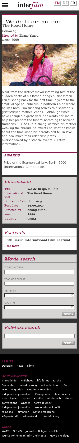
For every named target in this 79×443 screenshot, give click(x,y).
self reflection (49, 385)
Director (10, 291)
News (19, 365)
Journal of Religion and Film (42, 431)
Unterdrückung (27, 385)
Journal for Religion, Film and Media (24, 435)
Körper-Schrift (10, 416)
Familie (38, 398)
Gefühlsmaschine (44, 411)
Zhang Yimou (29, 35)
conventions (9, 402)
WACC (5, 431)
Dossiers (7, 365)
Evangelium (42, 394)
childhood (27, 380)
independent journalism (16, 394)
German (64, 2)
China (6, 40)
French (72, 2)
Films (30, 365)
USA (64, 385)
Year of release (15, 279)
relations (7, 411)
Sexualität (8, 385)
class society (62, 394)
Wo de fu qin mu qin (42, 189)
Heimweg (34, 201)
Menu (5, 6)
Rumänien (23, 411)
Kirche (57, 380)
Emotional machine (39, 389)
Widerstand (30, 416)
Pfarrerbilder (9, 380)
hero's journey (43, 402)
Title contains (13, 267)
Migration (17, 389)
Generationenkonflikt (48, 407)
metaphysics (10, 398)
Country (9, 302)
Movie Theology (59, 435)
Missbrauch (54, 398)
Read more (11, 246)
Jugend (26, 398)
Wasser (25, 402)
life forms (43, 380)
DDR (4, 389)
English (56, 2)
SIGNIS (17, 431)
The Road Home (39, 193)
